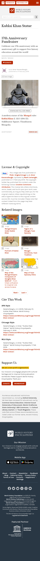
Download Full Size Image (20, 111)
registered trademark (20, 515)
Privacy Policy (30, 475)
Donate (6, 384)
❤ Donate (7, 63)
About (4, 473)
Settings (20, 479)
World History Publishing (15, 499)
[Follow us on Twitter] (14, 489)
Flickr (12, 175)
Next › (16, 293)
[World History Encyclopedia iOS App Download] (13, 462)
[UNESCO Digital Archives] (20, 531)
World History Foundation (13, 495)
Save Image (7, 76)
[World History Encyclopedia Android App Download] (27, 462)
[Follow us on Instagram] (26, 489)
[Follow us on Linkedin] (22, 489)
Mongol (27, 115)
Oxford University (30, 398)
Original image (20, 175)
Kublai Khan (7, 119)
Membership (10, 3)
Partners (19, 477)
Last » (24, 293)
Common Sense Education (12, 403)
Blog (6, 475)
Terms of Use (8, 477)
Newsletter (23, 473)
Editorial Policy (16, 475)
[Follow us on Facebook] (10, 489)
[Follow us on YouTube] (30, 489)
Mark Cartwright (30, 177)
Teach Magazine (23, 410)
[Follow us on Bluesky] (18, 489)
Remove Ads (33, 132)
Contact (13, 473)
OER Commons (22, 407)
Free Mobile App (22, 3)
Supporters (30, 477)
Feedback (34, 473)
